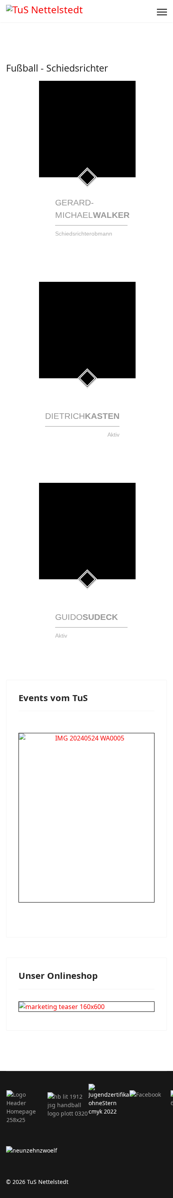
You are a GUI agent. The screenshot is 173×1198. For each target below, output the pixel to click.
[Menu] (162, 12)
